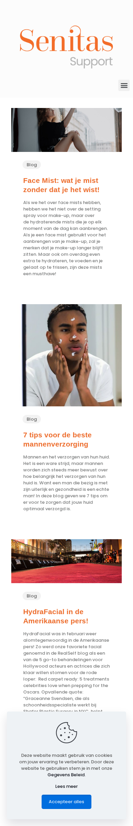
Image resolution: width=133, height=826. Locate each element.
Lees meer (66, 786)
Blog (32, 164)
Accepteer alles (66, 801)
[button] (124, 85)
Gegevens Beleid (66, 775)
